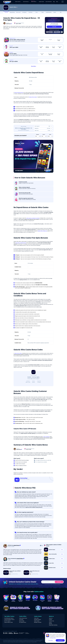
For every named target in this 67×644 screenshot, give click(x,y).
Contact (50, 619)
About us (50, 618)
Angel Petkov (22, 22)
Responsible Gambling (53, 625)
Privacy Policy (53, 637)
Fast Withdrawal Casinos (8, 618)
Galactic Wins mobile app (42, 230)
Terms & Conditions (57, 584)
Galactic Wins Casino (33, 96)
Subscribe (59, 581)
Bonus (44, 134)
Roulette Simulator (37, 619)
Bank (50, 134)
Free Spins (21, 619)
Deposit (37, 134)
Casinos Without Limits (8, 622)
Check (62, 549)
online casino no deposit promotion (32, 218)
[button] (43, 126)
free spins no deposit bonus (21, 242)
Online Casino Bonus (23, 618)
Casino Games (36, 620)
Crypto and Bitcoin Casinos (9, 619)
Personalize (50, 640)
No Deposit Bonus (22, 622)
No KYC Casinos (7, 620)
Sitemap (50, 623)
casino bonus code (17, 353)
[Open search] (62, 1)
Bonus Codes (21, 620)
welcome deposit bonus (18, 92)
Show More (33, 66)
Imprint (50, 622)
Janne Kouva (8, 23)
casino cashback (46, 436)
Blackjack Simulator (37, 622)
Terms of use (51, 620)
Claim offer (54, 26)
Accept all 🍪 (60, 640)
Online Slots (36, 618)
